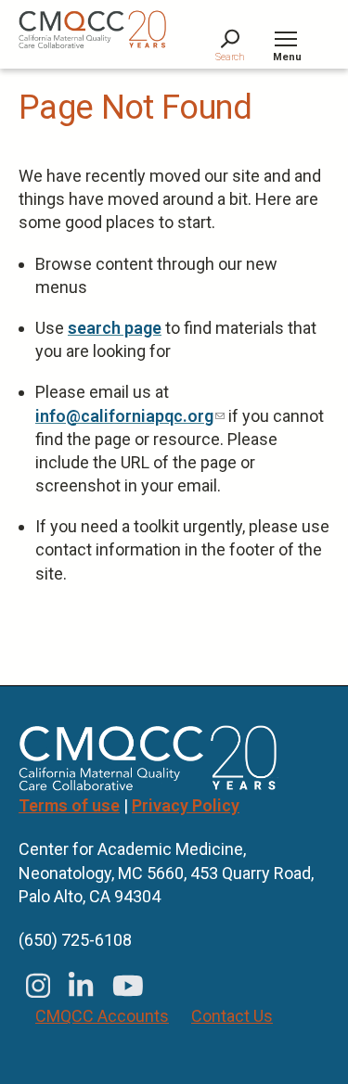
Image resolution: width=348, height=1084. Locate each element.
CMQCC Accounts (102, 1016)
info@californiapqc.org (130, 416)
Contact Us (232, 1016)
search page (114, 328)
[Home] (93, 29)
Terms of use (69, 805)
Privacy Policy (185, 805)
